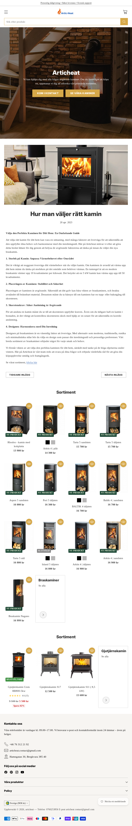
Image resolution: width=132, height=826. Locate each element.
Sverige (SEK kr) (17, 803)
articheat (29, 809)
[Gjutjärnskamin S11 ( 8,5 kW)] (81, 664)
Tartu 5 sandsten (82, 442)
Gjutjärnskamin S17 (50, 686)
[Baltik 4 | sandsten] (113, 477)
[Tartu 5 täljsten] (113, 420)
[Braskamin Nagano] (19, 593)
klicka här (31, 362)
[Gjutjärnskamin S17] (50, 664)
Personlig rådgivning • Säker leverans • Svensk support (66, 3)
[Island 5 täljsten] (50, 535)
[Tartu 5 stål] (19, 535)
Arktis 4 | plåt (50, 448)
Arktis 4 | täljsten (82, 564)
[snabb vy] (29, 406)
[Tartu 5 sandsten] (81, 420)
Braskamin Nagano (19, 616)
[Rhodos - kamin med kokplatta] (19, 420)
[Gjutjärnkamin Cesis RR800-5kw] (19, 664)
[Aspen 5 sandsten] (19, 477)
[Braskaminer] (43, 614)
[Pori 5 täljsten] (50, 477)
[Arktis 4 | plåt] (50, 420)
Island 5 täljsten (50, 564)
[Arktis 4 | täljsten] (81, 535)
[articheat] (66, 12)
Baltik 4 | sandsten (113, 500)
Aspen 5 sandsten (18, 500)
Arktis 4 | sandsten (113, 558)
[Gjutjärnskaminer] (106, 700)
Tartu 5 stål (19, 558)
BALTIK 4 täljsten (82, 506)
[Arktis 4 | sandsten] (113, 535)
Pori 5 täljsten (50, 500)
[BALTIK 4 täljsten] (81, 477)
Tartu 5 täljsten (113, 442)
